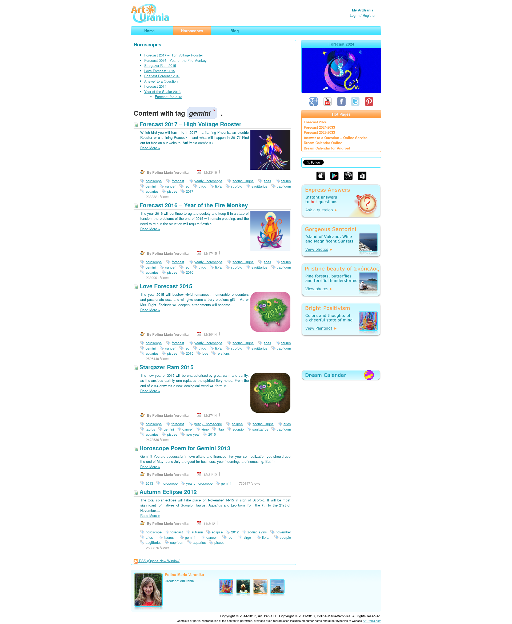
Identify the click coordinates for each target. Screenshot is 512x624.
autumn (197, 531)
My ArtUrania (362, 10)
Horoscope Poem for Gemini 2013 (184, 448)
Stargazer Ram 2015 (160, 65)
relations (223, 353)
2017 (189, 191)
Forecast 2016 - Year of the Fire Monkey (175, 60)
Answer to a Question (161, 81)
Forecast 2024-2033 (319, 127)
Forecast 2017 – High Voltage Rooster (173, 55)
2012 (235, 531)
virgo (202, 186)
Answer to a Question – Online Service (335, 137)
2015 (189, 353)
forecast (178, 180)
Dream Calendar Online (323, 142)
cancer (170, 186)
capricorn (284, 186)
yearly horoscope (208, 180)
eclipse (237, 423)
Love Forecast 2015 (159, 70)
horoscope (154, 180)
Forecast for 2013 (168, 96)
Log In (354, 15)
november (283, 531)
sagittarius (259, 186)
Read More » (150, 147)
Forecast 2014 (155, 86)
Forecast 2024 (315, 121)
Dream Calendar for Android (327, 148)
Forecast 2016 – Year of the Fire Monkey (193, 205)
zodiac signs (243, 180)
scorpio (236, 186)
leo (187, 186)
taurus (286, 180)
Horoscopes (147, 44)
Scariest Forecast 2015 (162, 75)
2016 (189, 272)
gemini (151, 186)
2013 (149, 483)
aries (267, 180)
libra (218, 186)
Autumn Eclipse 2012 (167, 492)
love (205, 353)
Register (369, 15)
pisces (172, 191)
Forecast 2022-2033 (319, 132)
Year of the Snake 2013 (162, 91)
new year (193, 434)
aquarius (152, 191)
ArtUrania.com (372, 620)
